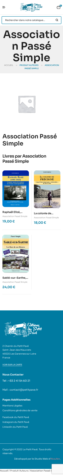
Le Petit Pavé (30, 449)
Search (56, 20)
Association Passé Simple (14, 216)
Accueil (8, 65)
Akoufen (55, 458)
